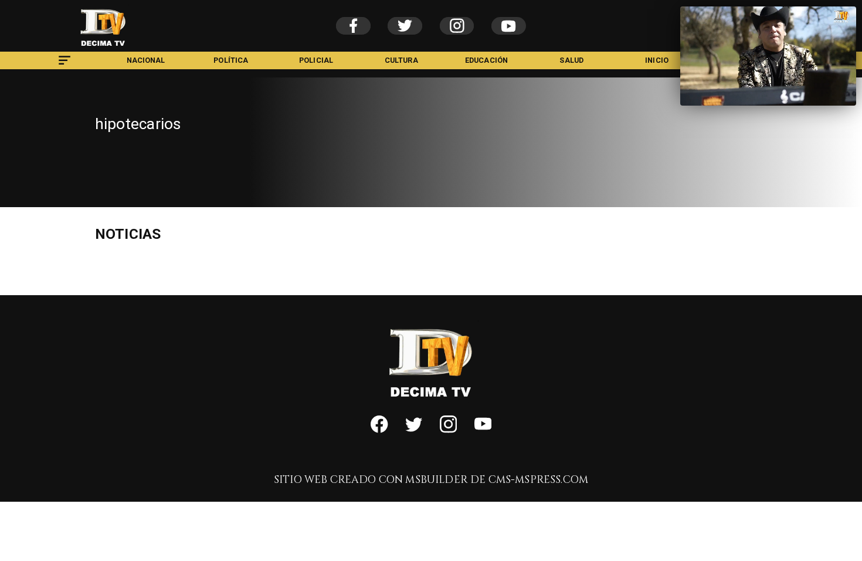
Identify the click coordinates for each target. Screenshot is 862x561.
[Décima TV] (64, 66)
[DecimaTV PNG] (103, 48)
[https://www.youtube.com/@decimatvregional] (482, 430)
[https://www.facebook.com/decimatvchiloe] (379, 430)
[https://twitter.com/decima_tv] (413, 430)
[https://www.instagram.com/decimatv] (448, 430)
